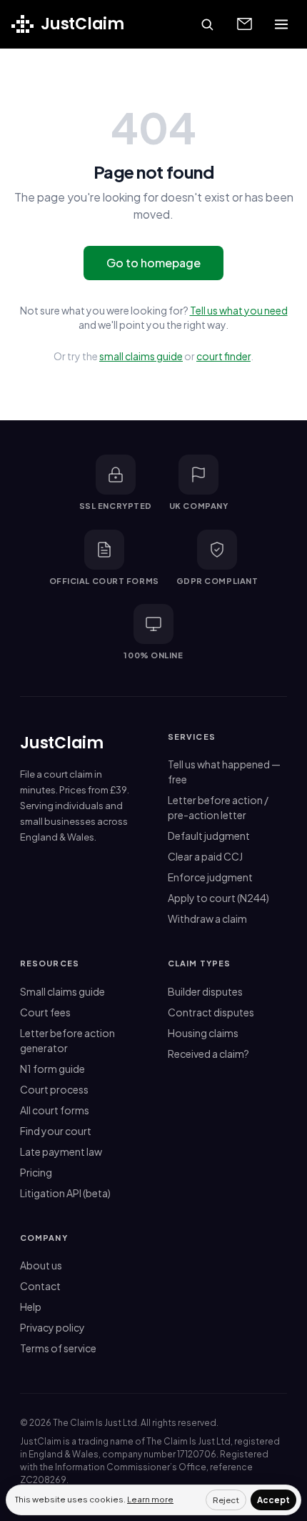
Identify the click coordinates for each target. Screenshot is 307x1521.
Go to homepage (153, 262)
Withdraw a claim (207, 918)
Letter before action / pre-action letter (218, 807)
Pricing (36, 1172)
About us (41, 1265)
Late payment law (61, 1151)
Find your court (55, 1130)
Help (30, 1306)
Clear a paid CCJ (205, 856)
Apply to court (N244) (218, 897)
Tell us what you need (239, 310)
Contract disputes (211, 1012)
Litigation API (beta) (65, 1192)
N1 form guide (52, 1068)
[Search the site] (207, 24)
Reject (226, 1500)
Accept (273, 1500)
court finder (223, 356)
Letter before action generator (67, 1040)
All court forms (54, 1110)
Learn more (150, 1499)
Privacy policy (52, 1327)
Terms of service (58, 1348)
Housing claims (203, 1032)
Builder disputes (205, 991)
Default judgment (209, 835)
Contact (40, 1285)
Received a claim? (208, 1053)
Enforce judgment (210, 877)
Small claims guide (62, 991)
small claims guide (141, 356)
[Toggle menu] (281, 24)
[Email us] (244, 24)
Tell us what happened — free (224, 772)
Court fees (45, 1012)
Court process (54, 1089)
